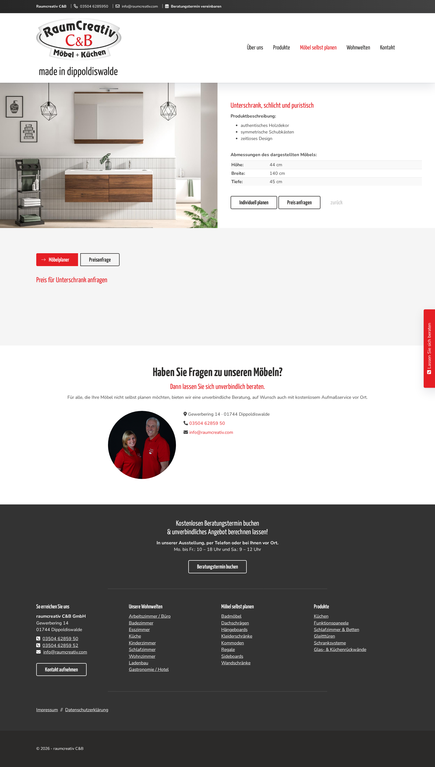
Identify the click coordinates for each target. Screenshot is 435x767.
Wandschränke (235, 663)
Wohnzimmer (142, 656)
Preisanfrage (100, 260)
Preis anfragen (299, 202)
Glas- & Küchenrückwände (340, 649)
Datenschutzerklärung (86, 710)
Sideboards (232, 656)
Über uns (255, 48)
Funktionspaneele (331, 623)
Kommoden (232, 643)
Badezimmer (141, 623)
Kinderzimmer (142, 643)
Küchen (321, 616)
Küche (135, 636)
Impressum (47, 710)
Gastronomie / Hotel (149, 669)
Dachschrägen (235, 623)
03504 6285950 (94, 6)
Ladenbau (138, 663)
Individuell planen (253, 202)
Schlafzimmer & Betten (336, 630)
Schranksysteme (330, 643)
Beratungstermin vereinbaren (196, 6)
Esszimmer (139, 630)
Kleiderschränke (236, 636)
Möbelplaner (59, 260)
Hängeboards (234, 630)
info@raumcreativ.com (140, 6)
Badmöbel (231, 616)
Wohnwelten (358, 48)
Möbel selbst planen (318, 48)
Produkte (281, 48)
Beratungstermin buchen (217, 567)
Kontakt (387, 48)
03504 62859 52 (60, 645)
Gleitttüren (324, 636)
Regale (228, 649)
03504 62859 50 (207, 423)
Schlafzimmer (142, 649)
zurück (336, 202)
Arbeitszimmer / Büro (150, 616)
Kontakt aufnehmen (61, 669)
